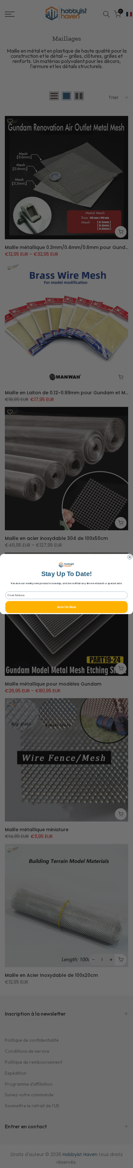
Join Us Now (66, 607)
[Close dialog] (130, 557)
